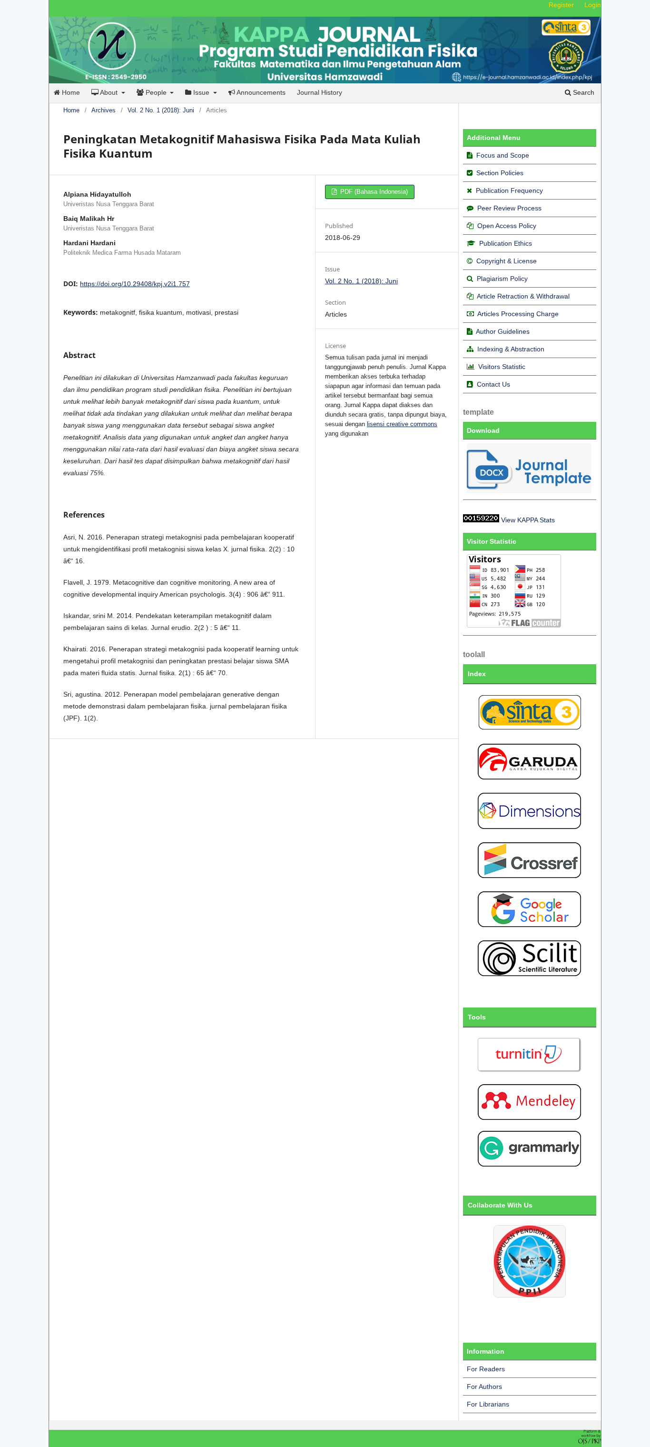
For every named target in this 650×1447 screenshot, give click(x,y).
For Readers (486, 1369)
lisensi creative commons (402, 424)
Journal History (319, 92)
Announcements (260, 92)
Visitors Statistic (501, 366)
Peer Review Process (509, 208)
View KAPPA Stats (528, 520)
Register (561, 5)
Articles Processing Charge (517, 314)
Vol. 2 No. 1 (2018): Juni (161, 110)
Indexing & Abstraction (510, 349)
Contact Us (493, 384)
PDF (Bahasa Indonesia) (373, 191)
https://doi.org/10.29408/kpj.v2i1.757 (135, 284)
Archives (103, 110)
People (156, 92)
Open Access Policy (506, 226)
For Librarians (488, 1404)
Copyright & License (506, 261)
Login (592, 5)
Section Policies (499, 173)
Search (582, 92)
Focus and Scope (502, 155)
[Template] (529, 491)
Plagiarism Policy (502, 278)
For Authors (484, 1386)
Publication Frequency (509, 190)
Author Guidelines (503, 331)
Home (70, 92)
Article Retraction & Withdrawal (523, 296)
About (108, 92)
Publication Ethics (505, 243)
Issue (201, 92)
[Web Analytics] (481, 520)
